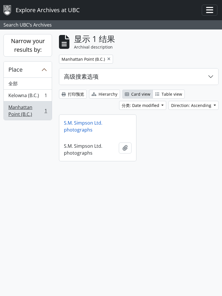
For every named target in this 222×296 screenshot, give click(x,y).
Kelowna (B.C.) (27, 96)
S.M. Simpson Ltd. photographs (83, 126)
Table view (171, 94)
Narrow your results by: (28, 45)
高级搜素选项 (81, 76)
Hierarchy (107, 94)
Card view (140, 94)
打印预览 (75, 94)
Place (15, 69)
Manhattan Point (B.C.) (27, 110)
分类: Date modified (141, 105)
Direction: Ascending (191, 105)
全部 (13, 83)
